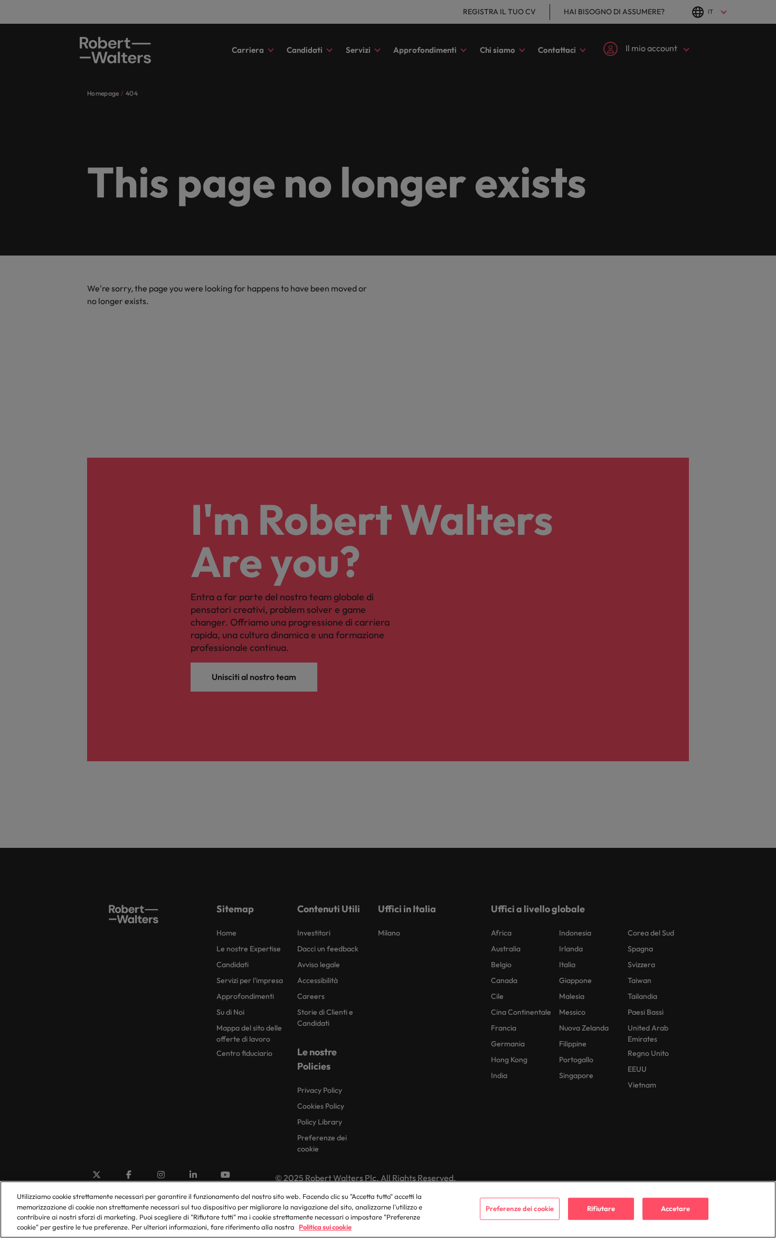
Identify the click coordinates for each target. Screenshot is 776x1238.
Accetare (675, 1208)
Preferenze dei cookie (520, 1208)
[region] (388, 1209)
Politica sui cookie (325, 1227)
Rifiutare (601, 1208)
